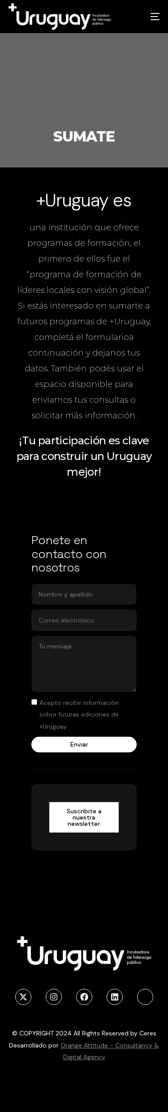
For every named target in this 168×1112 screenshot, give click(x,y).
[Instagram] (54, 997)
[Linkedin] (115, 997)
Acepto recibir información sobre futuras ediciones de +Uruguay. (79, 714)
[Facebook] (84, 997)
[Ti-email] (145, 997)
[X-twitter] (23, 997)
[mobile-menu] (146, 16)
